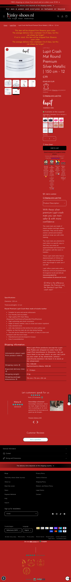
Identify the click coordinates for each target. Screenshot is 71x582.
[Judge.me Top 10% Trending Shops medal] (26, 571)
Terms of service (40, 536)
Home (5, 25)
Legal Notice (40, 490)
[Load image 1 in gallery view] (8, 83)
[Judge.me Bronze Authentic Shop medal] (31, 563)
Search (7, 503)
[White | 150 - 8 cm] (45, 125)
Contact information (61, 536)
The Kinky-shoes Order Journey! (15, 477)
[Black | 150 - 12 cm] (50, 120)
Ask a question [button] (35, 440)
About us (7, 482)
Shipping (55, 90)
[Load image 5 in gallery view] (8, 91)
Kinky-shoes (13, 537)
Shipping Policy (41, 482)
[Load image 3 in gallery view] (24, 83)
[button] (4, 16)
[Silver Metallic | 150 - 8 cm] (45, 130)
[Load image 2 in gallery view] (16, 83)
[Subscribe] (36, 513)
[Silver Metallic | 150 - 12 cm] (50, 130)
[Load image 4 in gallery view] (32, 83)
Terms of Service (41, 477)
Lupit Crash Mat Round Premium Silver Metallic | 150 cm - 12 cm (38, 25)
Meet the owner (10, 486)
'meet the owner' (55, 158)
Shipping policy (50, 536)
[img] (35, 395)
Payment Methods (10, 494)
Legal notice (51, 538)
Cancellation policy (61, 538)
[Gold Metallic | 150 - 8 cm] (55, 125)
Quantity (45, 135)
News (6, 490)
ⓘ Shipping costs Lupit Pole (52, 96)
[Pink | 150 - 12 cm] (61, 120)
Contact (38, 494)
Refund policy (21, 536)
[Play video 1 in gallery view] (16, 91)
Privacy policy (30, 536)
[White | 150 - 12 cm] (50, 125)
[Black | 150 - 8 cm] (45, 120)
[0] (67, 578)
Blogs (6, 473)
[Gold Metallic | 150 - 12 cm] (61, 125)
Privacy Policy (40, 473)
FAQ (6, 498)
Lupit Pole (13, 25)
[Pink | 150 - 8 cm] (55, 120)
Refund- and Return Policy (44, 486)
